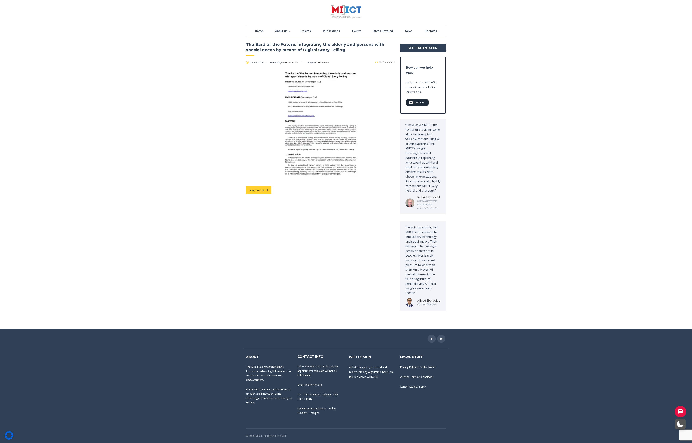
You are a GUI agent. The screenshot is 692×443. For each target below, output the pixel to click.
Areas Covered (383, 31)
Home (259, 31)
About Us (281, 31)
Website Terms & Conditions (417, 377)
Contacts (431, 31)
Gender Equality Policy (413, 386)
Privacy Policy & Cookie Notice (418, 367)
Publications (331, 31)
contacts (419, 102)
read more (257, 190)
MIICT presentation (422, 48)
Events (356, 31)
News (408, 31)
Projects (305, 31)
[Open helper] (680, 411)
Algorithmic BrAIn (378, 372)
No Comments (387, 62)
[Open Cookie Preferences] (9, 439)
